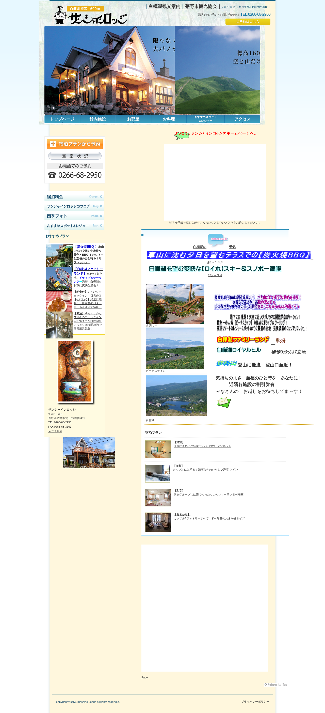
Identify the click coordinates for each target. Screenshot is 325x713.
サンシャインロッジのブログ (74, 206)
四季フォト (74, 215)
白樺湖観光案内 (165, 6)
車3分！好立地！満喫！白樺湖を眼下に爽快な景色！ (88, 277)
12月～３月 (215, 275)
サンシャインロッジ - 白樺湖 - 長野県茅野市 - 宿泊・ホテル (92, 15)
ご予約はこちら (247, 22)
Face (144, 677)
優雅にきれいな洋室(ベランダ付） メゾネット (202, 445)
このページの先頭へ (276, 685)
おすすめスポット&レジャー (74, 225)
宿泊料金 (74, 196)
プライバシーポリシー (255, 701)
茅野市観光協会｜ (203, 6)
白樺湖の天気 (214, 247)
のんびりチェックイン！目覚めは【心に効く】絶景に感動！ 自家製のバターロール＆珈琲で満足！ (88, 299)
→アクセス (55, 430)
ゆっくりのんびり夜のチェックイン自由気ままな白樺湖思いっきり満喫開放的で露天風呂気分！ (88, 321)
